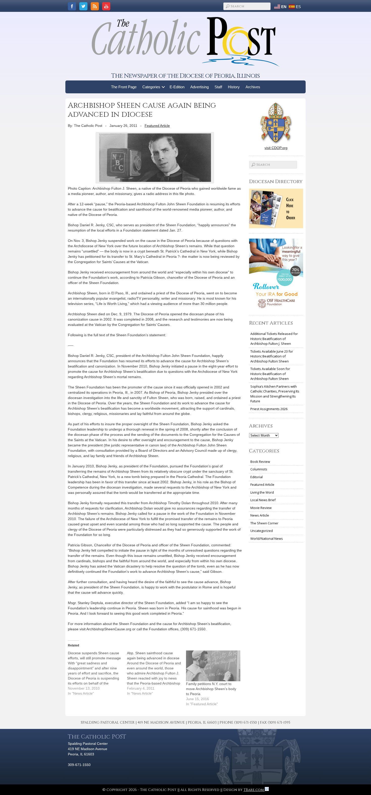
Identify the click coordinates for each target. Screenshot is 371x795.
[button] (163, 86)
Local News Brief (263, 500)
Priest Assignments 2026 (268, 409)
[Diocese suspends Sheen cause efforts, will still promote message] (97, 673)
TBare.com (254, 789)
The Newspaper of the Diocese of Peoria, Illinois (185, 76)
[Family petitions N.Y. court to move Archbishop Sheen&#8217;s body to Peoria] (213, 665)
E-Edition (177, 87)
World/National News (266, 538)
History (234, 87)
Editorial (256, 477)
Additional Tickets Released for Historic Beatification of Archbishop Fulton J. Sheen (274, 338)
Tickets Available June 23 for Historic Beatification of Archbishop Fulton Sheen (271, 356)
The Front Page (124, 87)
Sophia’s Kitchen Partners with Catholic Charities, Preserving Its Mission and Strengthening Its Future (274, 394)
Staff (218, 87)
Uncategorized (261, 530)
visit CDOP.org (275, 148)
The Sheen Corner (264, 523)
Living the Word (262, 492)
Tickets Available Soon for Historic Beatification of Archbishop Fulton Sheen (270, 373)
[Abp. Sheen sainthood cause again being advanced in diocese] (156, 673)
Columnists (258, 469)
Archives (253, 87)
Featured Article (157, 126)
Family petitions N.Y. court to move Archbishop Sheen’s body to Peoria (211, 689)
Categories (151, 87)
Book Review (260, 461)
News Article (259, 515)
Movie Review (261, 507)
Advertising (199, 87)
